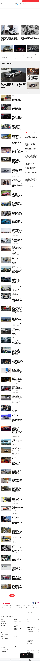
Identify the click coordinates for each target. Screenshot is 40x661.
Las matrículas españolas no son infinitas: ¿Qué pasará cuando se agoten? (17, 371)
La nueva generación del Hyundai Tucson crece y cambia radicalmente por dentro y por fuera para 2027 (17, 250)
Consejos (26, 6)
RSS (14, 605)
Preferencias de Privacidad (6, 607)
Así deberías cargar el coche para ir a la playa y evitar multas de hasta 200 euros (17, 362)
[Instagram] (38, 603)
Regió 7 (15, 632)
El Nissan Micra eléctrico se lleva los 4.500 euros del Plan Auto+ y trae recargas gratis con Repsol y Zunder (17, 321)
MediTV (15, 646)
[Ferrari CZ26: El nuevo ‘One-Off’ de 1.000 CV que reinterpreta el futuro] (13, 75)
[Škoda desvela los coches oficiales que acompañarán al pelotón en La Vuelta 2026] (6, 230)
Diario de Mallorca (4, 627)
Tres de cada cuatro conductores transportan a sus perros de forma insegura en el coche (17, 127)
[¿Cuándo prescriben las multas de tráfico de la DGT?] (6, 240)
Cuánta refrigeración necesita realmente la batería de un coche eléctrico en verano (17, 107)
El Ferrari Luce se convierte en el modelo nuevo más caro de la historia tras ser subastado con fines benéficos (17, 520)
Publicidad (18, 605)
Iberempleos (29, 638)
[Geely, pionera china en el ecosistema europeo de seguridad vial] (6, 221)
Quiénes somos (6, 605)
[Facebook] (33, 603)
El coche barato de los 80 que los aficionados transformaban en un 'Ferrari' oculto (17, 194)
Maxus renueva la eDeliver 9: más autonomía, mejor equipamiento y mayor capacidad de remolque (17, 160)
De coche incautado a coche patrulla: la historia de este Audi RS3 (17, 539)
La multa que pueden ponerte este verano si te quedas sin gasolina (17, 288)
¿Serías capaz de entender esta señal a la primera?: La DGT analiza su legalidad (17, 98)
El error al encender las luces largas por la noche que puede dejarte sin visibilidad (17, 380)
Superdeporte (16, 636)
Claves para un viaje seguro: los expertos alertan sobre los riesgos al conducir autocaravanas (17, 451)
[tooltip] (26, 655)
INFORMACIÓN (3, 647)
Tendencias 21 (29, 646)
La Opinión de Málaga (17, 619)
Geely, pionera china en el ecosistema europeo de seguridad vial (17, 222)
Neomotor (28, 645)
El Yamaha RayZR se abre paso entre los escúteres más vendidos (17, 260)
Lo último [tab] (34, 132)
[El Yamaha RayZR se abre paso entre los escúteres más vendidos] (6, 260)
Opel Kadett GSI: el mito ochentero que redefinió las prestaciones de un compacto (7, 55)
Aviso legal (23, 605)
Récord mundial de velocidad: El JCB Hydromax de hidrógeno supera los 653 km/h (17, 568)
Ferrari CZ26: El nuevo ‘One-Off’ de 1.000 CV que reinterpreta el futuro (13, 86)
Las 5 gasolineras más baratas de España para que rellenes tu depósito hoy (17, 558)
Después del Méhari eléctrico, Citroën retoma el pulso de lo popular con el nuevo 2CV (17, 117)
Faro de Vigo (3, 645)
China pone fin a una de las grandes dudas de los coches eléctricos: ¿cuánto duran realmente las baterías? (17, 172)
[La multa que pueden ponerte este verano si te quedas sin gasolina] (6, 288)
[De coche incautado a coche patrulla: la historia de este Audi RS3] (6, 539)
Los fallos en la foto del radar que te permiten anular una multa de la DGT (16, 472)
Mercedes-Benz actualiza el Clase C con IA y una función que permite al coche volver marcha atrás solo (17, 418)
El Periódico (2, 636)
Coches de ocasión (30, 631)
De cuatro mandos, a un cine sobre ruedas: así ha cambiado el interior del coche (30, 38)
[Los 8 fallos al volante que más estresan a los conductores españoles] (6, 408)
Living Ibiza (29, 652)
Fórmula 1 (28, 636)
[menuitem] (10, 660)
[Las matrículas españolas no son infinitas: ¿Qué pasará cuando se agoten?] (6, 370)
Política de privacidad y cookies (31, 605)
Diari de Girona (3, 621)
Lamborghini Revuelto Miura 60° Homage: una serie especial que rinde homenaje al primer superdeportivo (32, 78)
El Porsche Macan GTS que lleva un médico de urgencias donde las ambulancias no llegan (17, 204)
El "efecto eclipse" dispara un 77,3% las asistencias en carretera (17, 500)
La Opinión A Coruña (4, 653)
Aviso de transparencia (27, 607)
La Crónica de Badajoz (4, 649)
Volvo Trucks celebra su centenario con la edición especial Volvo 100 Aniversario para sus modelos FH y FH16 (9, 39)
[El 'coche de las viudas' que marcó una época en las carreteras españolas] (6, 577)
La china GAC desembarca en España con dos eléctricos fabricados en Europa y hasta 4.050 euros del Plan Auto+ (17, 298)
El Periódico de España (4, 638)
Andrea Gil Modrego (24, 40)
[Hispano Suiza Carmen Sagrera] (33, 85)
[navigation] (20, 660)
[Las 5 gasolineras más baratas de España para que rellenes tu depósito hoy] (6, 558)
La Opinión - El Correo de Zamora (18, 623)
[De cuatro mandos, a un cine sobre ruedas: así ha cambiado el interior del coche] (30, 30)
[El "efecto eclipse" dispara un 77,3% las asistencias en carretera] (6, 499)
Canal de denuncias (14, 607)
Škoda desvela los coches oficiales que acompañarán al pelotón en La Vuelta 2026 (17, 232)
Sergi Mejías (14, 263)
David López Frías (15, 402)
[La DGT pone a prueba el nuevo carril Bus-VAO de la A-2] (6, 442)
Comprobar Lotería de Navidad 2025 (30, 641)
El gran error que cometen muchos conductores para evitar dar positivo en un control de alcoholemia (17, 351)
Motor (2, 82)
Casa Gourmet (29, 629)
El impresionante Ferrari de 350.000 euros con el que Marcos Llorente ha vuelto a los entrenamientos (16, 461)
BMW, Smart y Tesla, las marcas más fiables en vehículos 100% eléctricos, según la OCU (16, 280)
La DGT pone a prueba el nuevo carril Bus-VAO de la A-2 (17, 442)
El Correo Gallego (3, 630)
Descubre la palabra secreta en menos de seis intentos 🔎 (27, 656)
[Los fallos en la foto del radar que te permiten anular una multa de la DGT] (6, 471)
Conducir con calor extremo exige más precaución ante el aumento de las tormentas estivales (16, 341)
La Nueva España (4, 651)
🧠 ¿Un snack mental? (27, 654)
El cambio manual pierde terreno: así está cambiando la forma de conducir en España (17, 549)
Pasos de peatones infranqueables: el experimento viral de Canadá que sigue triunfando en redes (17, 587)
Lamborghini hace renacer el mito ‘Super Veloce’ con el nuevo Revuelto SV (17, 389)
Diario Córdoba (3, 623)
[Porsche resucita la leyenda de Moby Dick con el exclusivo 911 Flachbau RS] (33, 48)
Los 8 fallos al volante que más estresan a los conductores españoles (17, 408)
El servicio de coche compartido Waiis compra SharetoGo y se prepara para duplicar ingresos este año (17, 183)
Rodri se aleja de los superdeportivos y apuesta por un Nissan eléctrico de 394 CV (17, 150)
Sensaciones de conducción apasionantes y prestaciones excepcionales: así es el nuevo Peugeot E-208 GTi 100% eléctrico (17, 431)
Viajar (28, 621)
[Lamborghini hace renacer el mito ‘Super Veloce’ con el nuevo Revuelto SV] (6, 388)
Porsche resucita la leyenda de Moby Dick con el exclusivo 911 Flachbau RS (33, 55)
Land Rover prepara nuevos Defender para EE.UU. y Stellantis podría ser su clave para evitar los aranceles (17, 490)
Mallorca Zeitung (16, 631)
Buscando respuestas (30, 650)
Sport (15, 634)
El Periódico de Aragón (4, 634)
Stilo (27, 619)
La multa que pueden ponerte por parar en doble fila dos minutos (17, 213)
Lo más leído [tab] (28, 132)
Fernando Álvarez (4, 57)
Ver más (12, 595)
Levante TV (16, 644)
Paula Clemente (14, 187)
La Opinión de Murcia (17, 621)
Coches (13, 6)
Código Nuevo (29, 633)
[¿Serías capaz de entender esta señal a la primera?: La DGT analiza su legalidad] (6, 98)
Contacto (11, 605)
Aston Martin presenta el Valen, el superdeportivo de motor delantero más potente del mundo (17, 510)
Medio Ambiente (29, 643)
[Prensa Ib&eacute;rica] (35, 612)
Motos (17, 6)
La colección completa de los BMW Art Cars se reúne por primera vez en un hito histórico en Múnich (19, 56)
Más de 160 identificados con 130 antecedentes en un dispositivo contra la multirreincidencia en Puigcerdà (31, 163)
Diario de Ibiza (3, 625)
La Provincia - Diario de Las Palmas (18, 626)
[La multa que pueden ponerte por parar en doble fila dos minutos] (6, 213)
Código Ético (21, 607)
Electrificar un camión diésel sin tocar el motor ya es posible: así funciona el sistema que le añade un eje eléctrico (17, 310)
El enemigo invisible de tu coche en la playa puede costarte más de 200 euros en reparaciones (17, 270)
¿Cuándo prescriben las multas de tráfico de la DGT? (17, 240)
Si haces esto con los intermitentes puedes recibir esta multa (17, 480)
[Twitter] (35, 603)
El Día (1, 632)
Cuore (15, 653)
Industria (21, 6)
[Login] (38, 4)
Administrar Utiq (35, 607)
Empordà (2, 643)
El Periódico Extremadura (5, 640)
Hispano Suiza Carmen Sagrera (31, 92)
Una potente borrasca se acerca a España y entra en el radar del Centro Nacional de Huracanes (31, 168)
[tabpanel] (31, 160)
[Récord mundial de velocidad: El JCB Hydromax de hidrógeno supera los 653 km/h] (6, 567)
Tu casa (28, 648)
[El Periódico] (5, 603)
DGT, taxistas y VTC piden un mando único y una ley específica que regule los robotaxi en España (17, 399)
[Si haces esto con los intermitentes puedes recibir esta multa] (6, 480)
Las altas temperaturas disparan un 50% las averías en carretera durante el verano (17, 531)
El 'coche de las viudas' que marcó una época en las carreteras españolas (17, 578)
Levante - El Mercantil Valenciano (17, 629)
